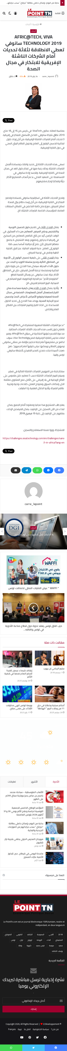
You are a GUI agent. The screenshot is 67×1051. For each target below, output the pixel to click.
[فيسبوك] (59, 470)
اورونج (30, 940)
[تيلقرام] (26, 470)
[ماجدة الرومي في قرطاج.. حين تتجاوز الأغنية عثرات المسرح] (55, 858)
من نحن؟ (55, 1029)
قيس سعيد (40, 945)
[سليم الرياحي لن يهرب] (49, 658)
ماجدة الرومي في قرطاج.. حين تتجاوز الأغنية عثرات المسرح (25, 855)
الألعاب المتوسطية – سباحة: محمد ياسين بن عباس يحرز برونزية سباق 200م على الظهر (24, 795)
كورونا (29, 945)
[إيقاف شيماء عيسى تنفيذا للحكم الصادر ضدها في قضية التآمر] (17, 659)
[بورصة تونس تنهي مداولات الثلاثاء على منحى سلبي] (17, 694)
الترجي (51, 934)
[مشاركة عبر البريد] (15, 470)
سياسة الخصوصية (41, 1029)
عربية (20, 1029)
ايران (21, 940)
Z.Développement (51, 1024)
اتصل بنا (27, 1029)
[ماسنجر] (48, 470)
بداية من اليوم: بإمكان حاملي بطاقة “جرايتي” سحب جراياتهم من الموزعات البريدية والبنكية (25, 826)
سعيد (61, 945)
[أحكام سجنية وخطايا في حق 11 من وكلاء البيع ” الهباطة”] (49, 694)
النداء (49, 940)
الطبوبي (19, 934)
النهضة (39, 940)
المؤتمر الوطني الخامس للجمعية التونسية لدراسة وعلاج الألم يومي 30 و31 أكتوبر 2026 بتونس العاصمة (23, 811)
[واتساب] (37, 470)
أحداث (28, 24)
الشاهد (30, 934)
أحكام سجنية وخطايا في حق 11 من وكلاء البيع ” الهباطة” (50, 707)
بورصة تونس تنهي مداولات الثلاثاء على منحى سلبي (19, 707)
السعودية (40, 934)
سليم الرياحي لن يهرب (53, 668)
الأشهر (34, 781)
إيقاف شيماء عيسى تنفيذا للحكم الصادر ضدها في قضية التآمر (18, 673)
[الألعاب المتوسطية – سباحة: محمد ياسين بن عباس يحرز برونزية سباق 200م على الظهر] (55, 797)
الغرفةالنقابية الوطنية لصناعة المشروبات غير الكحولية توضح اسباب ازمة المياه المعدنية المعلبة (33, 534)
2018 (60, 934)
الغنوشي (8, 934)
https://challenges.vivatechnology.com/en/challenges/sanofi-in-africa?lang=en (33, 440)
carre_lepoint (48, 76)
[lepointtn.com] (40, 13)
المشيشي (59, 940)
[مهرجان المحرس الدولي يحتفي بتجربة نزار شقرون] (55, 843)
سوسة (51, 945)
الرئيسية (36, 24)
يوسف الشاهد (57, 951)
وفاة (20, 945)
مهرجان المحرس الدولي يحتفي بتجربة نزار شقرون (24, 841)
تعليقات (12, 781)
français (12, 1029)
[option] (33, 531)
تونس (13, 940)
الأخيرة (56, 781)
